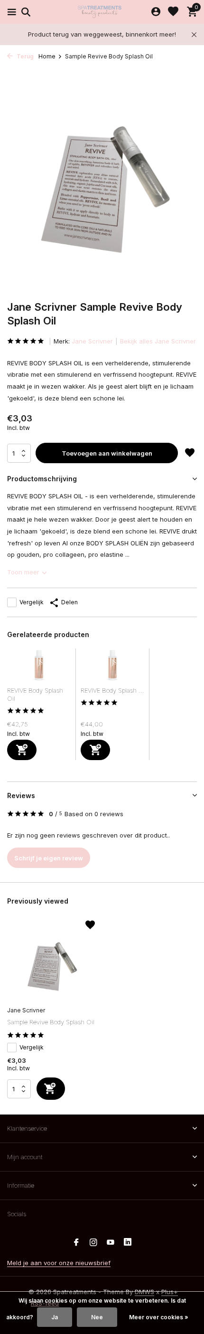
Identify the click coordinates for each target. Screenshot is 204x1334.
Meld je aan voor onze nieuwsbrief (59, 1263)
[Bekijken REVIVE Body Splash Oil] (39, 667)
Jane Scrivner (92, 341)
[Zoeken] (24, 12)
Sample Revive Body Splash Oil (50, 1022)
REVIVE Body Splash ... (112, 690)
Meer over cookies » (158, 1317)
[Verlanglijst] (173, 12)
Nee (97, 1317)
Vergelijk (31, 602)
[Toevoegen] (22, 750)
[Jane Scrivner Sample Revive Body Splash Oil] (51, 962)
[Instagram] (93, 1243)
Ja (54, 1317)
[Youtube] (110, 1243)
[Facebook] (76, 1243)
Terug (24, 56)
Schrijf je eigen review (48, 858)
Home (47, 56)
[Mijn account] (155, 12)
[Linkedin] (127, 1243)
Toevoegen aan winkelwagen (107, 453)
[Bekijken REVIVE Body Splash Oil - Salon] (112, 667)
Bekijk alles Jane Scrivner (158, 341)
